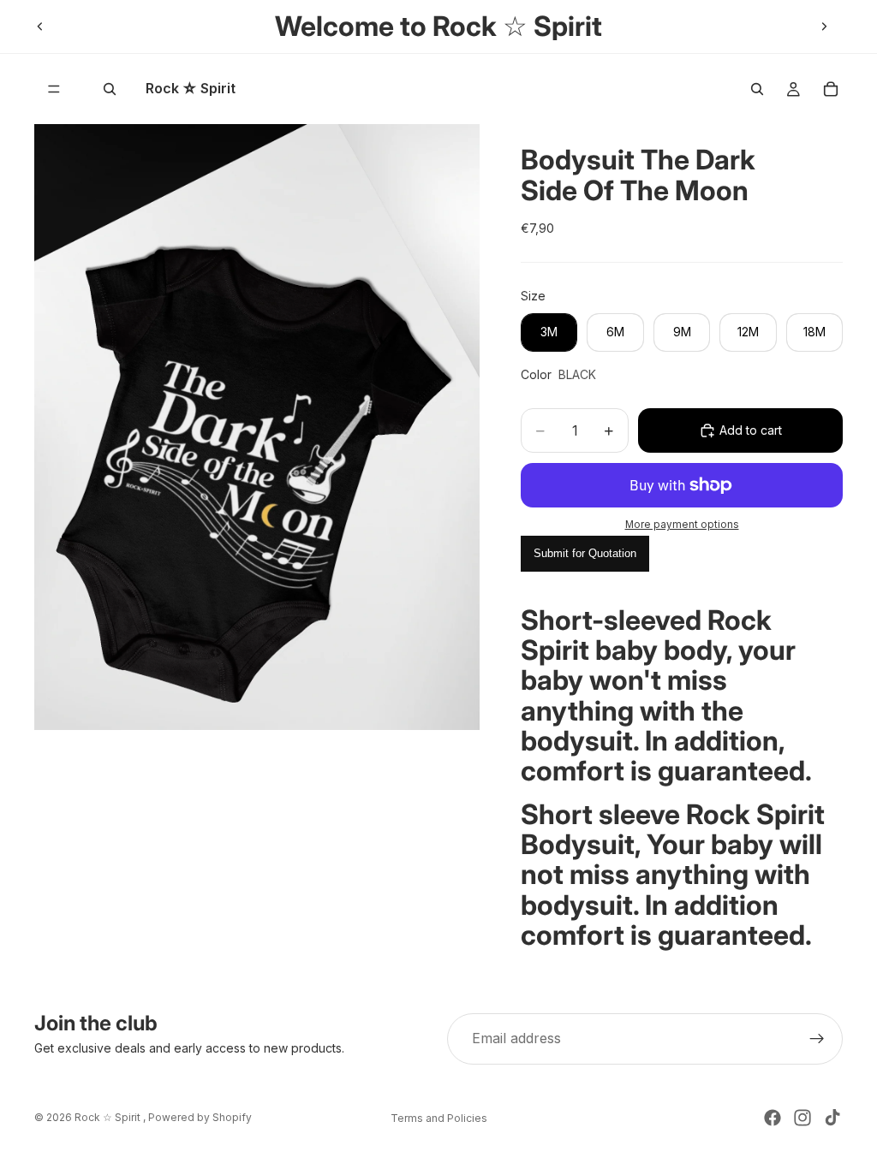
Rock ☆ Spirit (109, 1117)
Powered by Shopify (200, 1117)
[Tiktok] (832, 1117)
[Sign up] (817, 1039)
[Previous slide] (40, 26)
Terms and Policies (439, 1118)
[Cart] (831, 89)
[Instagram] (802, 1117)
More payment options (682, 525)
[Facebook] (772, 1117)
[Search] (109, 89)
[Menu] (54, 89)
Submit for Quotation (585, 553)
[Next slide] (824, 26)
